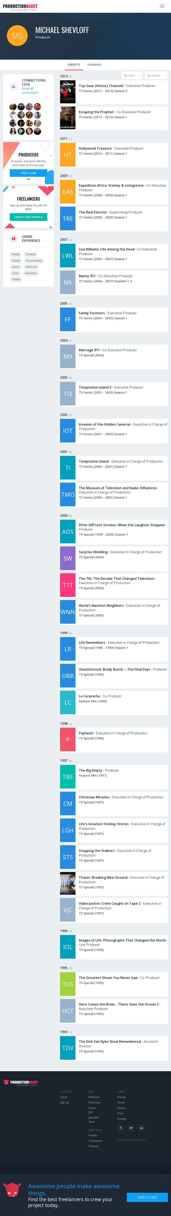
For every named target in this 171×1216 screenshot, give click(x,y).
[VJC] (67, 920)
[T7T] (67, 596)
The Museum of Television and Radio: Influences (118, 488)
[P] (67, 750)
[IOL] (67, 957)
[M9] (67, 367)
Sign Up (64, 1102)
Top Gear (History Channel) (101, 85)
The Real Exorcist (93, 212)
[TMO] (67, 505)
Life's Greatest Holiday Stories (104, 824)
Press (120, 1113)
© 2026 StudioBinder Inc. (131, 1140)
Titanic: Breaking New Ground (103, 877)
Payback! (86, 733)
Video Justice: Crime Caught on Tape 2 (109, 903)
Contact (121, 1119)
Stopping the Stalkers (96, 850)
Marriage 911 (89, 350)
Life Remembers (92, 642)
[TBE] (67, 787)
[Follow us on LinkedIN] (141, 1127)
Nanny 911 (87, 276)
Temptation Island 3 (95, 387)
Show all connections (30, 90)
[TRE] (67, 229)
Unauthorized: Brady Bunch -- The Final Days (114, 669)
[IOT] (67, 441)
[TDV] (67, 1059)
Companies (95, 1141)
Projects (93, 1146)
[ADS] (67, 542)
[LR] (67, 660)
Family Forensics (92, 313)
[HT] (67, 165)
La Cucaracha (89, 696)
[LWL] (67, 266)
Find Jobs (94, 1097)
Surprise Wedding (93, 552)
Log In (63, 1097)
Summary (94, 65)
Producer (42, 37)
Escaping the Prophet (96, 112)
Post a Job (28, 173)
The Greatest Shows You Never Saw (108, 977)
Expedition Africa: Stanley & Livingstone (111, 185)
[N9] (67, 293)
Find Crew (94, 1102)
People (93, 1135)
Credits (74, 65)
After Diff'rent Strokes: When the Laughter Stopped (121, 525)
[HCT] (67, 1022)
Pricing (121, 1097)
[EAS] (67, 202)
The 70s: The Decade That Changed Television (116, 578)
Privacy (121, 1108)
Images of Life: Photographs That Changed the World (122, 940)
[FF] (67, 330)
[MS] (17, 45)
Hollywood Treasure (95, 148)
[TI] (67, 478)
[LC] (67, 713)
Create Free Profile (29, 217)
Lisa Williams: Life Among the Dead (107, 249)
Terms (121, 1102)
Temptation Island (94, 461)
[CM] (67, 814)
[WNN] (67, 623)
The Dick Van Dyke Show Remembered (110, 1041)
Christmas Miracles (94, 797)
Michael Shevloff (62, 29)
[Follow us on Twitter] (131, 1127)
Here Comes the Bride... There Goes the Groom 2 (118, 1004)
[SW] (67, 569)
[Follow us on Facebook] (120, 1127)
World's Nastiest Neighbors (101, 605)
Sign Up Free (147, 1197)
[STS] (67, 868)
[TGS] (67, 995)
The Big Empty (90, 770)
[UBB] (67, 686)
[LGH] (67, 841)
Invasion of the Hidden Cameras (105, 424)
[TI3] (67, 404)
